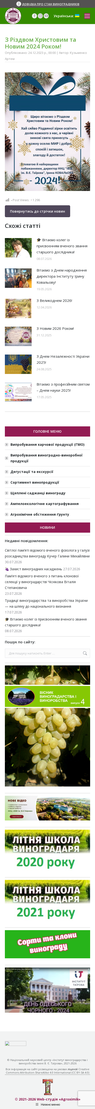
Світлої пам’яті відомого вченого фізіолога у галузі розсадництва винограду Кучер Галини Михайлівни (47, 553)
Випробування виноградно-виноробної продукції (46, 458)
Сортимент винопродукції (34, 482)
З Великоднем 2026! (54, 300)
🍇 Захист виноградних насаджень (33, 569)
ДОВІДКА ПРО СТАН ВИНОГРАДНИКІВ (50, 4)
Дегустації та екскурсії (31, 471)
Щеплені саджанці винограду (38, 493)
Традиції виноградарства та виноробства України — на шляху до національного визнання (46, 603)
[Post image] (18, 247)
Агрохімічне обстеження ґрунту (39, 514)
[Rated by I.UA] (15, 1044)
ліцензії (73, 1069)
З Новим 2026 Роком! (55, 328)
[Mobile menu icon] (87, 16)
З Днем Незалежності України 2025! (63, 359)
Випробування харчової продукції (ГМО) (47, 444)
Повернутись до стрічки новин (37, 211)
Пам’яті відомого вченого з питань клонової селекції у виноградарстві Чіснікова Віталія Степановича (42, 582)
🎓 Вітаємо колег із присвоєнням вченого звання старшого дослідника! (62, 245)
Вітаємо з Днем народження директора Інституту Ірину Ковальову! (62, 276)
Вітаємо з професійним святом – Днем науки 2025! (63, 387)
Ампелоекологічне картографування (44, 503)
